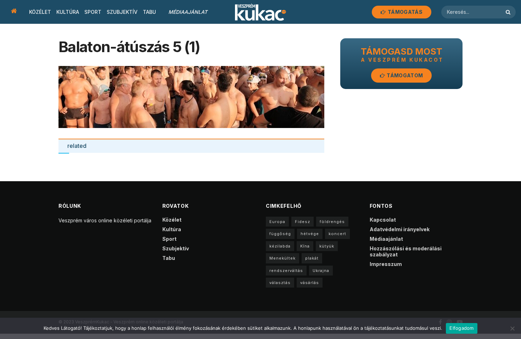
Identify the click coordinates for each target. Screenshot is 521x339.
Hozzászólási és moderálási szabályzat (406, 251)
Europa (277, 221)
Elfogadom (461, 328)
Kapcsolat (383, 220)
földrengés (332, 221)
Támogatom (404, 75)
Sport (92, 12)
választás (280, 282)
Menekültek (282, 258)
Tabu (149, 12)
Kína (305, 246)
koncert (337, 233)
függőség (280, 233)
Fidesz (302, 221)
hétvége (310, 233)
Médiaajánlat (187, 12)
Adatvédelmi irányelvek (400, 229)
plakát (312, 258)
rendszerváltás (286, 270)
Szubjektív (122, 12)
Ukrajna (321, 270)
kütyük (326, 246)
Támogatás (404, 12)
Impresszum (386, 264)
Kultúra (67, 12)
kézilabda (280, 246)
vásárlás (309, 282)
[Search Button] (509, 12)
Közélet (40, 12)
